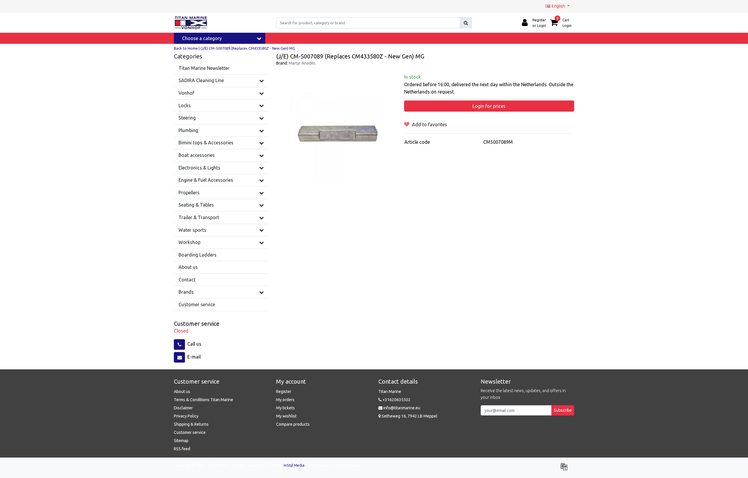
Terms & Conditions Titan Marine (203, 399)
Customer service (190, 432)
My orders (285, 399)
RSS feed (182, 448)
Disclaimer (183, 408)
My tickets (285, 408)
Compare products (293, 424)
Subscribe (563, 410)
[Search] (466, 22)
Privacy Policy (186, 416)
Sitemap (181, 440)
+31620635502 (396, 399)
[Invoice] (565, 469)
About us (182, 391)
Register (283, 391)
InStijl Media (294, 465)
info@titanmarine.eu (401, 408)
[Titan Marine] (191, 22)
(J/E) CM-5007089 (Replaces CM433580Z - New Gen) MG (247, 48)
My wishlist (286, 416)
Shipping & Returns (191, 424)
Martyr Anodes (302, 63)
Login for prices (488, 106)
